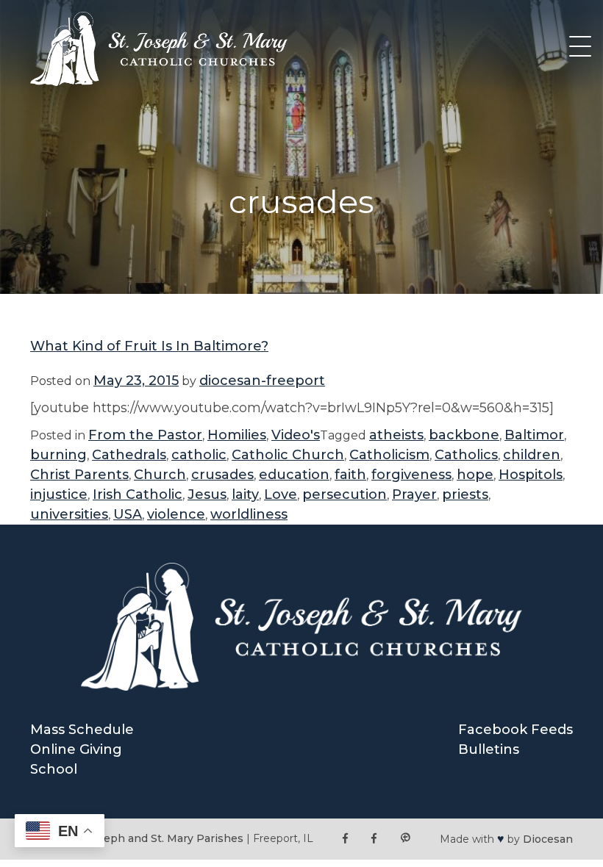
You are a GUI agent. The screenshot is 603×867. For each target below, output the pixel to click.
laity (245, 494)
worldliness (249, 514)
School (53, 769)
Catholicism (389, 455)
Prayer (414, 494)
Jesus (207, 494)
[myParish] (405, 838)
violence (176, 514)
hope (475, 475)
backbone (464, 435)
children (531, 455)
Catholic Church (288, 455)
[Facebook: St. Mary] (374, 838)
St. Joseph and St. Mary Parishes (156, 838)
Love (280, 494)
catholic (198, 455)
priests (465, 494)
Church (160, 475)
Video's (295, 435)
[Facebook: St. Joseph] (345, 838)
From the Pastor (145, 435)
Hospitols (531, 475)
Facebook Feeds (515, 730)
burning (58, 455)
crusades (222, 475)
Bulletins (488, 749)
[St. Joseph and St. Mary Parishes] (159, 81)
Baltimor (534, 435)
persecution (344, 494)
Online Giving (76, 749)
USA (127, 514)
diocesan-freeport (262, 381)
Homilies (236, 435)
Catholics (466, 455)
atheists (396, 435)
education (294, 475)
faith (350, 475)
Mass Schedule (82, 730)
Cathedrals (129, 455)
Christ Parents (79, 475)
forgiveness (411, 475)
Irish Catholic (137, 494)
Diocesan (548, 839)
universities (69, 514)
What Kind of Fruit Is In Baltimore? (149, 346)
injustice (59, 494)
